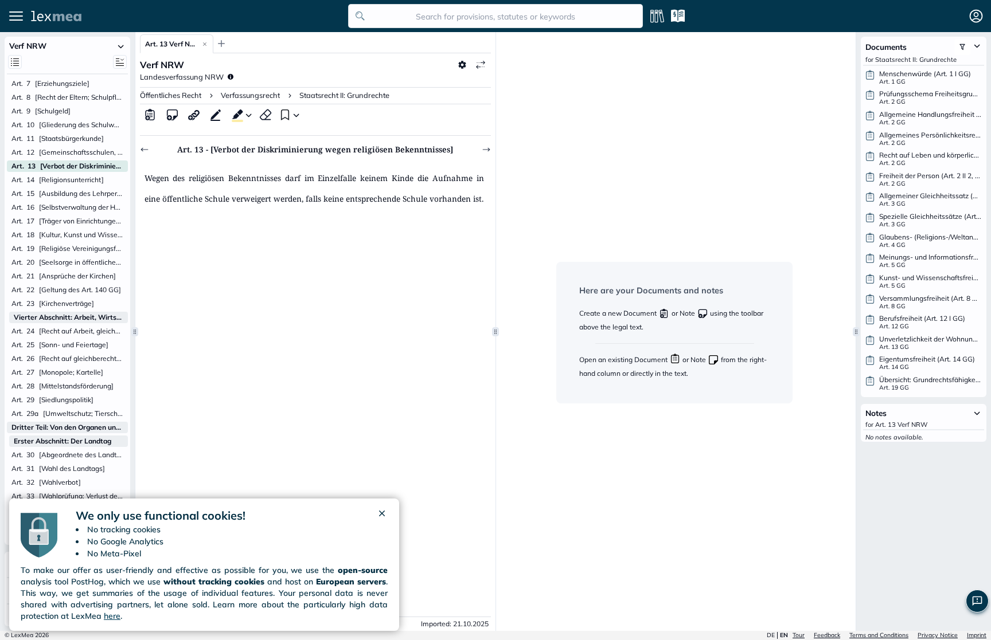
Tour (799, 635)
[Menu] (16, 16)
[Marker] (235, 115)
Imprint (976, 635)
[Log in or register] (976, 16)
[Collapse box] (121, 46)
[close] (382, 516)
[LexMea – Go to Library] (186, 16)
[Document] (150, 115)
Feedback (827, 635)
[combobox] (495, 16)
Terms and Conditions (878, 635)
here (112, 616)
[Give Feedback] (977, 601)
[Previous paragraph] (144, 149)
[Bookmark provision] (284, 115)
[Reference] (194, 115)
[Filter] (962, 47)
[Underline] (215, 115)
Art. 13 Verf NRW (171, 44)
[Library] (657, 16)
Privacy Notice (938, 635)
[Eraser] (265, 115)
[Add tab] (221, 44)
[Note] (172, 115)
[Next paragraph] (486, 149)
